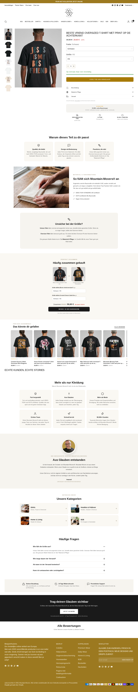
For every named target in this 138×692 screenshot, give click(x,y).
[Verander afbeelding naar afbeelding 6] (8, 79)
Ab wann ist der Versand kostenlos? (46, 564)
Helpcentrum (61, 652)
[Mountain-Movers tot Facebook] (112, 5)
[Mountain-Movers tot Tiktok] (120, 5)
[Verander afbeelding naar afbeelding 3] (8, 53)
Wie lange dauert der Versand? (44, 559)
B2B (79, 659)
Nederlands (128, 5)
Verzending (77, 100)
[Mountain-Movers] (69, 12)
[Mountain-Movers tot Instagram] (115, 5)
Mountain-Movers (24, 683)
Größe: (70, 54)
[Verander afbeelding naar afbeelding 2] (8, 45)
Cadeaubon (61, 677)
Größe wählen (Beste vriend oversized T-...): (63, 287)
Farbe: (72, 44)
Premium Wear (84, 648)
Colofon (59, 648)
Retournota (60, 667)
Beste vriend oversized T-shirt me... (60, 283)
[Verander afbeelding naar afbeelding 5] (8, 71)
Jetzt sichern (69, 611)
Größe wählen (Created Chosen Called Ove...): (64, 295)
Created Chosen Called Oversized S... (78, 283)
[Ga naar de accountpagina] (128, 22)
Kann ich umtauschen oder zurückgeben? (48, 570)
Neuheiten (82, 667)
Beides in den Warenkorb (69, 309)
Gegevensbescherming (65, 656)
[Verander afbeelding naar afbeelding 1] (8, 34)
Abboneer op (127, 660)
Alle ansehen (119, 327)
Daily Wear (82, 652)
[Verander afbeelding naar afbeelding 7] (8, 88)
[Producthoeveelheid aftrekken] (68, 66)
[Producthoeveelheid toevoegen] (73, 66)
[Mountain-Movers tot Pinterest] (117, 5)
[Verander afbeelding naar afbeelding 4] (8, 62)
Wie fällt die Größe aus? (42, 546)
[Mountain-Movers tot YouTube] (122, 5)
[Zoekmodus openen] (6, 22)
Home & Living (84, 656)
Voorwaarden (61, 659)
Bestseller (82, 663)
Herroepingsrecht (63, 663)
